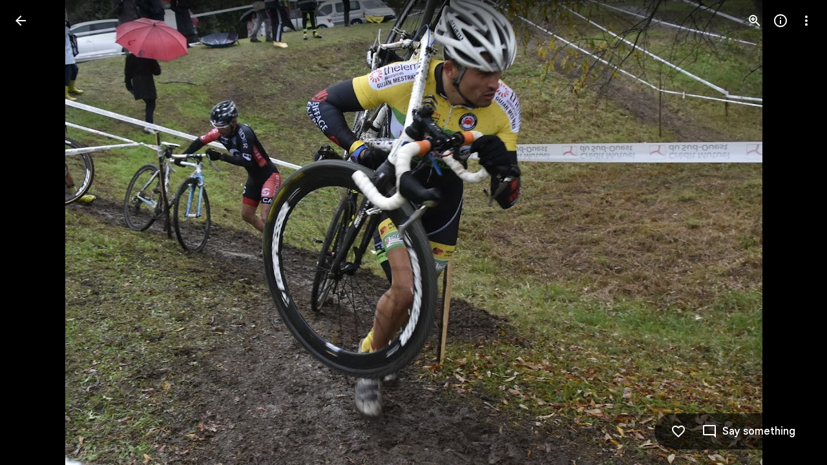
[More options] (806, 21)
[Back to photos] (20, 20)
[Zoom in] (755, 21)
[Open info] (780, 21)
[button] (36, 232)
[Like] (678, 431)
